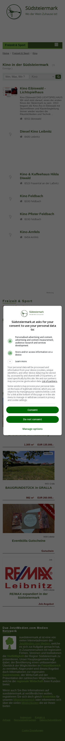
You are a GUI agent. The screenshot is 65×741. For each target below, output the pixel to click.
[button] (33, 361)
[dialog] (32, 370)
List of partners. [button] (49, 381)
